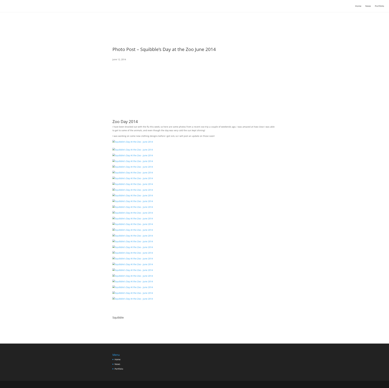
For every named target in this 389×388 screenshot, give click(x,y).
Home (358, 6)
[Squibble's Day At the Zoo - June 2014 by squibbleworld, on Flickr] (132, 141)
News (368, 6)
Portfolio (379, 6)
